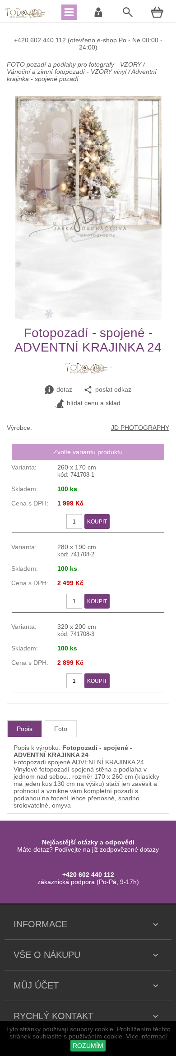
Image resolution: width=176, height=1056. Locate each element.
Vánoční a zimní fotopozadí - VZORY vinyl (66, 71)
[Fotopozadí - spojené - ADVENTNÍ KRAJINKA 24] (88, 317)
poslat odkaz (113, 389)
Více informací (146, 1036)
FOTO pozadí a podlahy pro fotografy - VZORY (75, 64)
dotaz (64, 389)
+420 (22, 40)
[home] (27, 17)
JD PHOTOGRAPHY (140, 427)
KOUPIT (97, 522)
